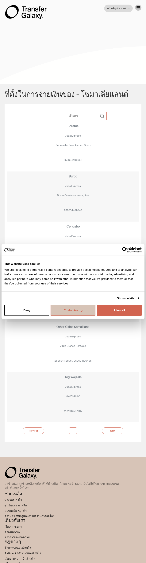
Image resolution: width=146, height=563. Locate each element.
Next (112, 430)
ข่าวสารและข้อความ (17, 537)
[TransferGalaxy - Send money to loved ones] (26, 9)
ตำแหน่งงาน (12, 532)
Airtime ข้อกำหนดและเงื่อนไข (23, 553)
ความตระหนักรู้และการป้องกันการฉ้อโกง (29, 516)
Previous (33, 430)
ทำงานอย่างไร (13, 500)
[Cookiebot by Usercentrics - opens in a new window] (125, 250)
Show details (125, 298)
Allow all (119, 310)
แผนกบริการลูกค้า (16, 511)
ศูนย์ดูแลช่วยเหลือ (16, 505)
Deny (26, 310)
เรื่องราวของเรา (14, 527)
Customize (71, 310)
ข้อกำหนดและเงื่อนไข (18, 548)
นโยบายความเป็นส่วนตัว (20, 559)
